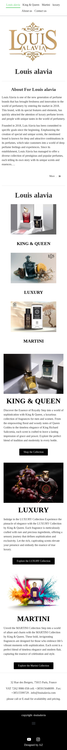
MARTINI (33, 341)
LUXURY (33, 292)
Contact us (40, 10)
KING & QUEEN (33, 243)
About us (27, 10)
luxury (56, 4)
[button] (33, 723)
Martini (46, 4)
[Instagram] (38, 739)
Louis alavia (13, 4)
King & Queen (31, 4)
